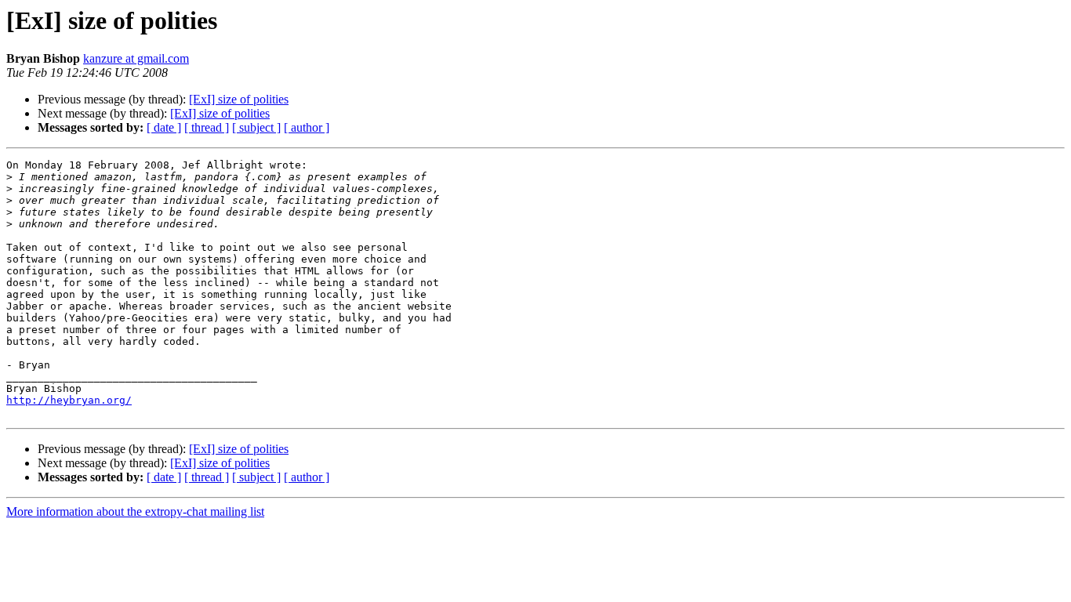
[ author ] (306, 127)
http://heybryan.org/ (69, 400)
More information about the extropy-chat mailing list (135, 511)
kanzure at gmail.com (136, 58)
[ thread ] (206, 127)
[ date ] (164, 127)
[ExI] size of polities (239, 99)
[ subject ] (256, 127)
